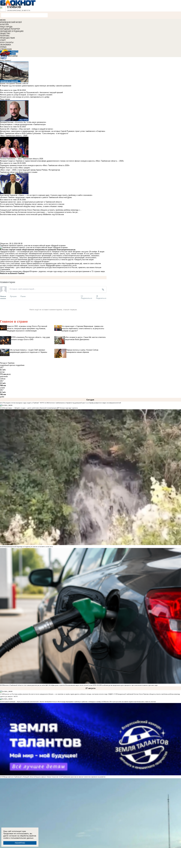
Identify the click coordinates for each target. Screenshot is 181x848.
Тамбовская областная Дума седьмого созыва (18, 172)
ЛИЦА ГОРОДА (6, 27)
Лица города (5, 99)
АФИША (3, 47)
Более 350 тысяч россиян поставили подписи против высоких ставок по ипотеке (130, 701)
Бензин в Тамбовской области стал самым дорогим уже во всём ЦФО (26, 685)
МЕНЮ (3, 20)
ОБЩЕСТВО (5, 33)
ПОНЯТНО (20, 843)
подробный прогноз (7, 365)
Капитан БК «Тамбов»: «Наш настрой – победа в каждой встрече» (26, 129)
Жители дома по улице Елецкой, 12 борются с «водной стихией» (26, 95)
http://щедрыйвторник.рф (72, 263)
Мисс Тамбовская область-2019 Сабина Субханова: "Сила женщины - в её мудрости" (34, 133)
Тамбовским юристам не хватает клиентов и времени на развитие (84, 777)
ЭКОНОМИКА (5, 45)
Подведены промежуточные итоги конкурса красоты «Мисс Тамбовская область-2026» (35, 165)
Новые (3, 296)
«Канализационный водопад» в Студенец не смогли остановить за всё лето (28, 546)
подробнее (20, 365)
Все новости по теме (8, 90)
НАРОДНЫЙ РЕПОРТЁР (10, 29)
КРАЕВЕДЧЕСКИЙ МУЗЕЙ (11, 22)
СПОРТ (3, 40)
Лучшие (13, 296)
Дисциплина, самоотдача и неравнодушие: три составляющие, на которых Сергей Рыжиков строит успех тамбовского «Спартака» (52, 131)
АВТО (13, 54)
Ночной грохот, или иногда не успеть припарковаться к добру (24, 97)
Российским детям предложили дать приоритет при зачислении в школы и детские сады (129, 685)
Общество (4, 244)
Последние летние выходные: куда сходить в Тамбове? (21, 403)
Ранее (23, 296)
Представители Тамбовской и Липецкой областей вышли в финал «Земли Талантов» (31, 777)
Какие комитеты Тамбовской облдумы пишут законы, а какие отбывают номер (31, 206)
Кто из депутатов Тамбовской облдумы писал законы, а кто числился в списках (32, 204)
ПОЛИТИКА (4, 36)
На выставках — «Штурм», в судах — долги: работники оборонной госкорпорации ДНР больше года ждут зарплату (41, 408)
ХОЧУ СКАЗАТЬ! (7, 42)
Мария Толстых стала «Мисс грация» (15, 168)
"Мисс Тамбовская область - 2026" (14, 136)
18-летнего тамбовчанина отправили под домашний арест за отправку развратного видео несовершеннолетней (84, 403)
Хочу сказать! (5, 60)
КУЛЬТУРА (4, 25)
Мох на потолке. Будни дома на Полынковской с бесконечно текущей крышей (31, 92)
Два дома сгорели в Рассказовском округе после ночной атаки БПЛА (74, 685)
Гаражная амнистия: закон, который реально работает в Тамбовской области (31, 202)
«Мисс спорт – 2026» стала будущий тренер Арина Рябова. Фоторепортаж (30, 170)
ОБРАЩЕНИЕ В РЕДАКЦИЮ (11, 31)
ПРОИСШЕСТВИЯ (7, 38)
